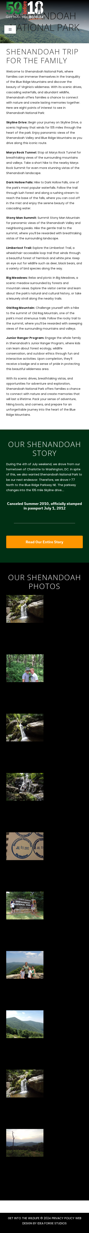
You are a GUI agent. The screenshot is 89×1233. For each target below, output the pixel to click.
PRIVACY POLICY (63, 1218)
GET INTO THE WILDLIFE (24, 1218)
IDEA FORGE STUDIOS (52, 1223)
